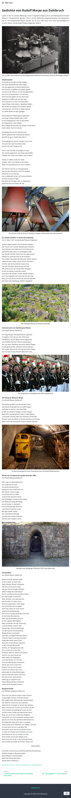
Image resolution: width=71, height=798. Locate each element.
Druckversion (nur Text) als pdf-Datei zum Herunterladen (22, 765)
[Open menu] (67, 793)
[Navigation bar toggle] (2, 2)
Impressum (35, 788)
